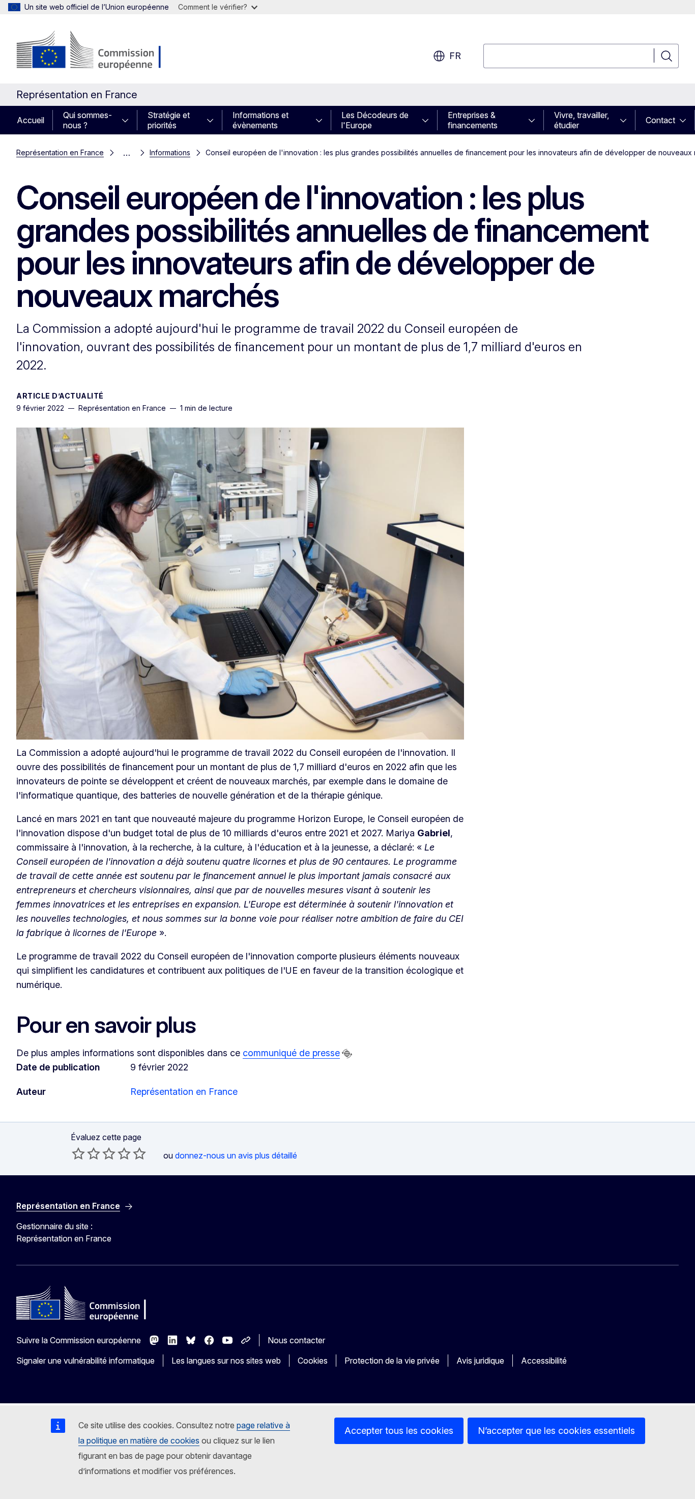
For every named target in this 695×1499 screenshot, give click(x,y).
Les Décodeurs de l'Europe (375, 120)
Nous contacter (296, 1340)
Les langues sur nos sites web (226, 1360)
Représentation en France (60, 152)
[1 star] (78, 1153)
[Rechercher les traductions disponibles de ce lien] (347, 1054)
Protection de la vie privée (392, 1360)
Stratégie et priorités (169, 120)
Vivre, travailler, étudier (581, 120)
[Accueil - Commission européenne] (98, 51)
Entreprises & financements (473, 120)
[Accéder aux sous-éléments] (128, 120)
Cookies (313, 1360)
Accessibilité (544, 1360)
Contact (660, 120)
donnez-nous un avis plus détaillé (236, 1155)
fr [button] (455, 55)
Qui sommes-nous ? (87, 120)
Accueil (30, 120)
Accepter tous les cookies (398, 1430)
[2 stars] (86, 1153)
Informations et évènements (260, 120)
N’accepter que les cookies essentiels (556, 1430)
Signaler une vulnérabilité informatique (85, 1360)
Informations (170, 152)
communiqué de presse (291, 1053)
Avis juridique (480, 1360)
